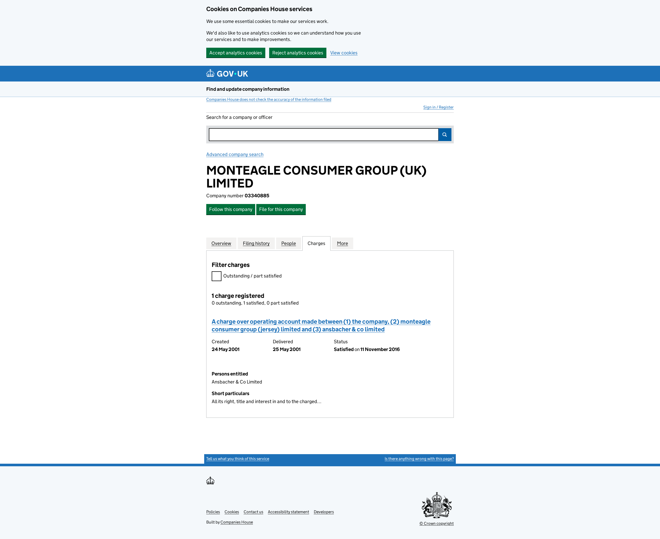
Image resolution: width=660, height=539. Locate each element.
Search (445, 134)
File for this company (281, 209)
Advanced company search (234, 154)
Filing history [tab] (256, 243)
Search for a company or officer (239, 117)
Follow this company (230, 209)
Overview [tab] (221, 243)
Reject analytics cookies (297, 53)
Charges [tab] (316, 243)
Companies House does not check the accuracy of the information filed (268, 99)
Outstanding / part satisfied (252, 276)
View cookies (344, 52)
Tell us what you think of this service (237, 458)
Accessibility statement (288, 511)
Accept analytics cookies (235, 53)
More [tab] (342, 243)
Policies (213, 511)
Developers (324, 511)
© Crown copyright (436, 523)
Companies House (236, 522)
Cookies (232, 511)
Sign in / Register (438, 107)
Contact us (253, 511)
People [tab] (288, 243)
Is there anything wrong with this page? (419, 458)
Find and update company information (248, 89)
